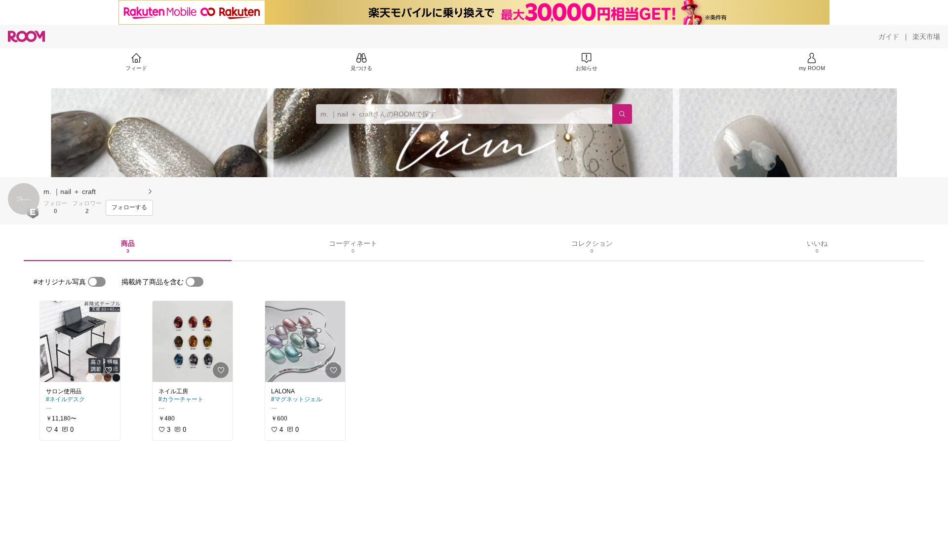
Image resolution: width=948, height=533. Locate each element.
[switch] (97, 282)
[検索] (622, 114)
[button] (24, 199)
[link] (80, 341)
